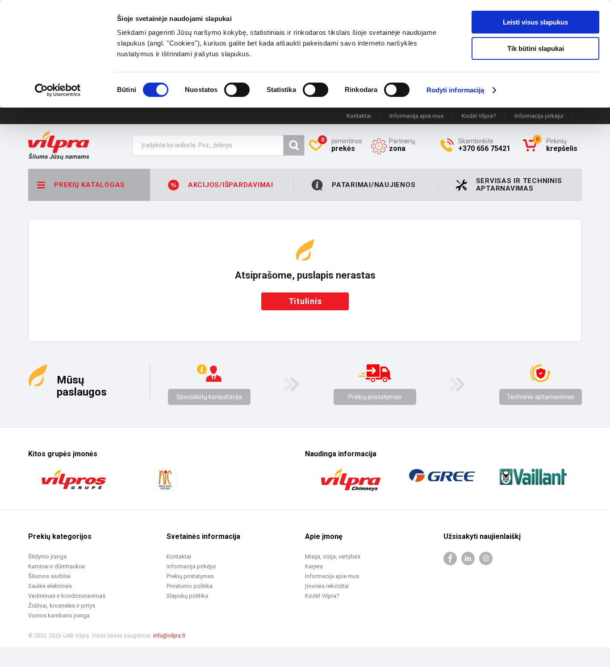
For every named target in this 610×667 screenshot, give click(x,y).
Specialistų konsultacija (209, 396)
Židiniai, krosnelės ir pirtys (61, 605)
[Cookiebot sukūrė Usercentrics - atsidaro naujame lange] (58, 90)
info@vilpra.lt (169, 636)
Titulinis (305, 301)
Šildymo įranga (47, 556)
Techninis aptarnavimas (540, 396)
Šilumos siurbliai (49, 576)
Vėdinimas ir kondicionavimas (66, 595)
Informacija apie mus (416, 116)
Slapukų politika (187, 595)
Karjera (314, 566)
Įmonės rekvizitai (327, 586)
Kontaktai (359, 116)
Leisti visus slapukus (535, 22)
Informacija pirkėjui (539, 116)
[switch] (237, 90)
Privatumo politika (190, 586)
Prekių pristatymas (374, 396)
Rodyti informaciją (455, 90)
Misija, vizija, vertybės (332, 556)
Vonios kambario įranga (59, 615)
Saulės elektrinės (50, 586)
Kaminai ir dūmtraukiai (56, 566)
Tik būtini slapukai (535, 48)
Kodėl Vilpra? (479, 116)
